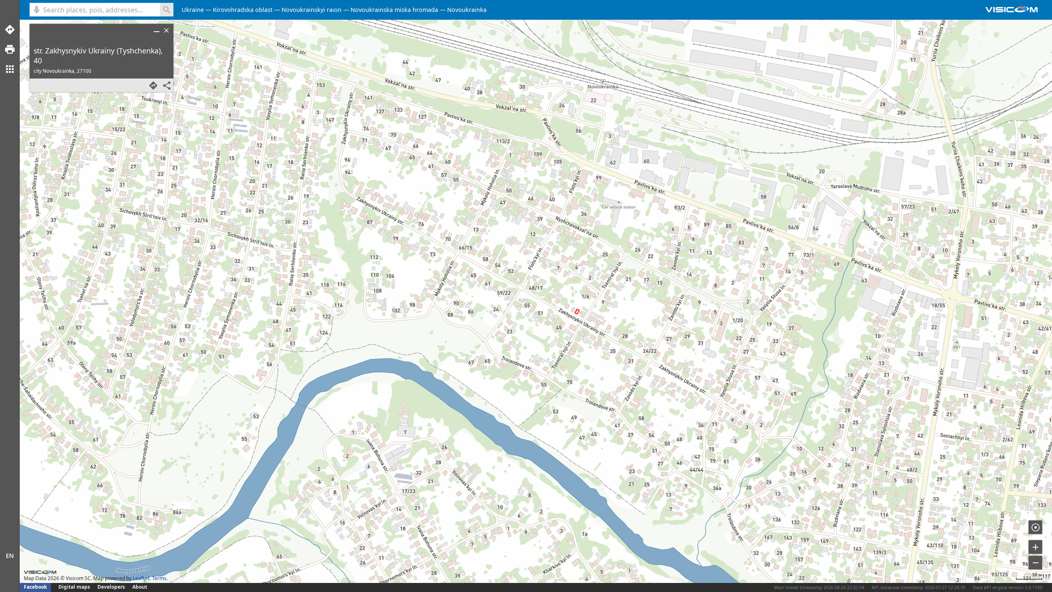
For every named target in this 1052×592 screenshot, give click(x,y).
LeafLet (141, 578)
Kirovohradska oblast (242, 10)
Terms (159, 578)
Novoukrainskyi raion (311, 10)
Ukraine (193, 10)
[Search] (166, 9)
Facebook (35, 586)
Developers (111, 586)
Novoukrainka (467, 10)
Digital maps (74, 586)
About (139, 586)
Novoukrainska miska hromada (394, 10)
